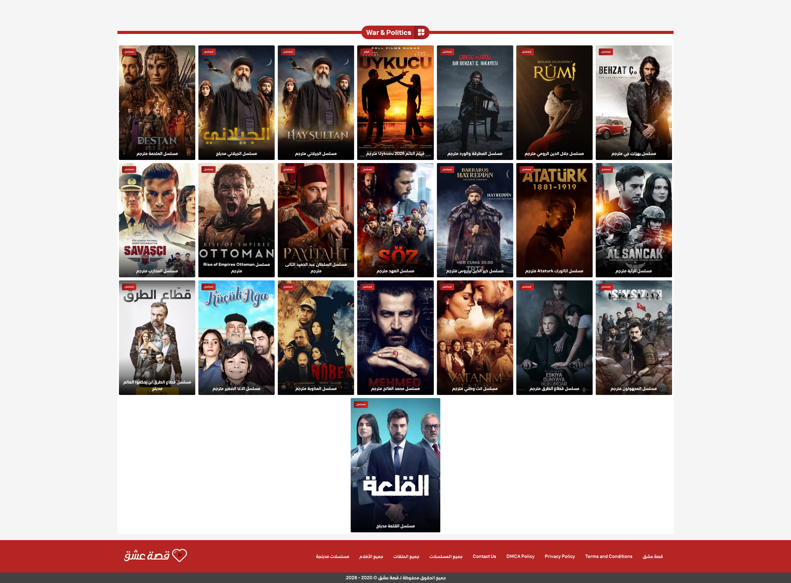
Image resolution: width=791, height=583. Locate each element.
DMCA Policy (520, 556)
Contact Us (484, 556)
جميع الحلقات (406, 556)
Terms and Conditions (608, 556)
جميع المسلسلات (446, 556)
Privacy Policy (560, 556)
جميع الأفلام (371, 556)
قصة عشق (653, 556)
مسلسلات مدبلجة (332, 556)
